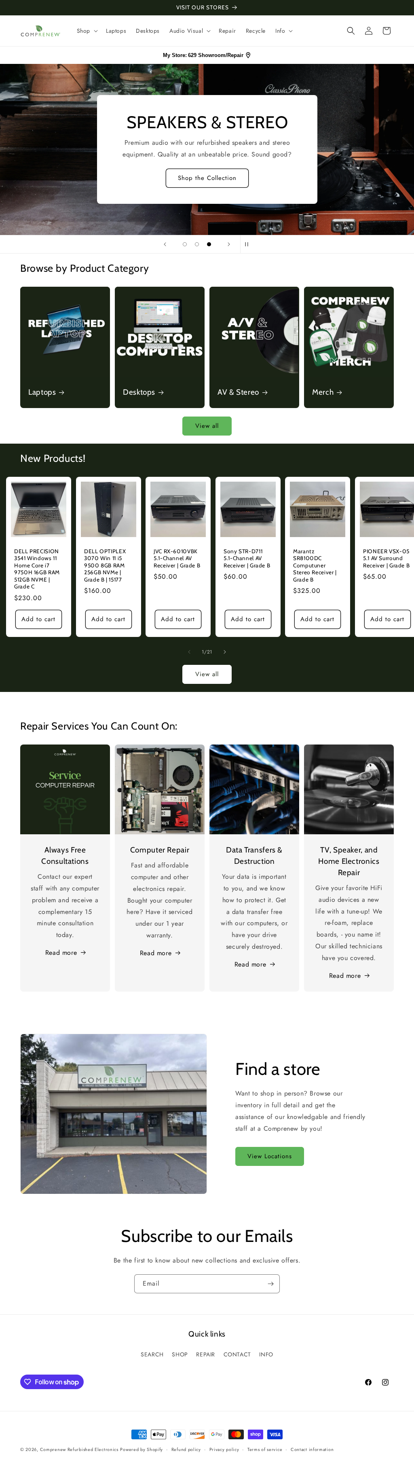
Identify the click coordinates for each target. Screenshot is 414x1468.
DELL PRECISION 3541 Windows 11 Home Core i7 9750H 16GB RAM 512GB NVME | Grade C (37, 569)
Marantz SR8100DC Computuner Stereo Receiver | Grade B (315, 565)
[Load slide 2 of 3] (197, 244)
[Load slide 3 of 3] (209, 244)
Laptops (42, 392)
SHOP (180, 1354)
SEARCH (152, 1354)
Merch (323, 392)
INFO (266, 1354)
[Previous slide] (165, 244)
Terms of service (264, 1449)
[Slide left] (189, 652)
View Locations (269, 1156)
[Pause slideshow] (249, 244)
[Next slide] (229, 244)
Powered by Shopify (141, 1449)
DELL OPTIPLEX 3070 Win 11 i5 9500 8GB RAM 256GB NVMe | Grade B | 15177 (105, 565)
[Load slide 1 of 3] (185, 244)
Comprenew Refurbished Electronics (79, 1449)
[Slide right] (225, 652)
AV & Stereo (238, 392)
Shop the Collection (207, 177)
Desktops (139, 392)
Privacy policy (224, 1449)
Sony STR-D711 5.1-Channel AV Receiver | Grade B (247, 558)
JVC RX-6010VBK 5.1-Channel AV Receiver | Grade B (177, 558)
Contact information (312, 1449)
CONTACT (237, 1354)
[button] (86, 30)
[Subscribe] (270, 1283)
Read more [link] (345, 975)
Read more (61, 952)
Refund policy (186, 1449)
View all (207, 425)
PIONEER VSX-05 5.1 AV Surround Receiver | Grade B (386, 558)
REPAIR (205, 1354)
